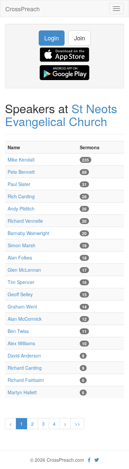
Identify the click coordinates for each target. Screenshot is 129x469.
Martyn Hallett (22, 392)
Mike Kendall (21, 159)
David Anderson (24, 355)
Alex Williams (21, 343)
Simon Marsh (21, 245)
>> (77, 423)
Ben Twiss (18, 331)
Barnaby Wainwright (28, 233)
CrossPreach (22, 8)
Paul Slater (19, 184)
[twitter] (96, 459)
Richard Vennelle (25, 220)
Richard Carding (25, 367)
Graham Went (22, 306)
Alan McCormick (25, 318)
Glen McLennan (24, 269)
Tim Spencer (21, 282)
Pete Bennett (21, 171)
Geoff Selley (20, 294)
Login (51, 37)
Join (79, 37)
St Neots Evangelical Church (61, 115)
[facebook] (89, 459)
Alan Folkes (20, 257)
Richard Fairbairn (26, 380)
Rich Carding (21, 196)
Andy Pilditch (21, 208)
